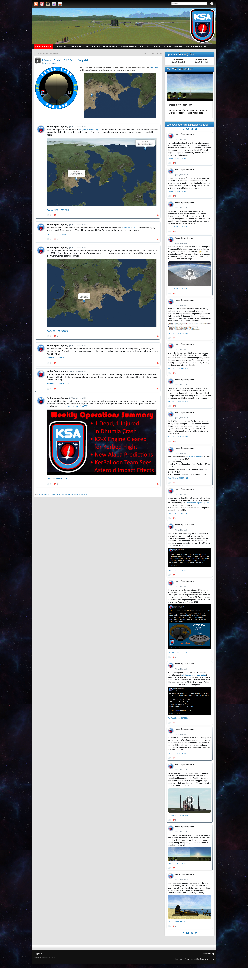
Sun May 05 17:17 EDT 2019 (58, 358)
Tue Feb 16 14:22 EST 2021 (178, 653)
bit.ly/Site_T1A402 (129, 227)
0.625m (46, 494)
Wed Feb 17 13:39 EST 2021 (178, 437)
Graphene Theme (207, 959)
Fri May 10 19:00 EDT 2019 (57, 479)
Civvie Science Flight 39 (152, 53)
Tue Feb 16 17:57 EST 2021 (178, 570)
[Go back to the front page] (124, 26)
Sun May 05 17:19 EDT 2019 (58, 384)
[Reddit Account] (60, 4)
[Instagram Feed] (48, 4)
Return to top (208, 953)
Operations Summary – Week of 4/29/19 (48, 53)
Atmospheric (54, 494)
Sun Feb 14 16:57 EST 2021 (178, 863)
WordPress (189, 959)
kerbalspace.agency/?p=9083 (74, 406)
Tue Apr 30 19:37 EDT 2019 (57, 331)
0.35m (41, 494)
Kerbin (76, 494)
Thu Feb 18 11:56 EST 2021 (177, 191)
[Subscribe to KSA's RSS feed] (36, 4)
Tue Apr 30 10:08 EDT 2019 (57, 234)
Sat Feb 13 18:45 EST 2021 (177, 922)
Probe (81, 494)
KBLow (61, 494)
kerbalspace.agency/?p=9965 (198, 503)
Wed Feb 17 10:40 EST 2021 (178, 478)
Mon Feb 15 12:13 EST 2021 (178, 815)
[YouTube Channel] (42, 4)
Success (86, 494)
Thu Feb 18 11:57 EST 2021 (177, 158)
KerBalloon (69, 494)
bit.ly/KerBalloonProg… (90, 129)
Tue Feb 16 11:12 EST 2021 (177, 753)
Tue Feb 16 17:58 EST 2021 (178, 513)
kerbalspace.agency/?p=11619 (193, 675)
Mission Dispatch (50, 63)
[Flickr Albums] (54, 4)
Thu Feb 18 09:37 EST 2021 (178, 227)
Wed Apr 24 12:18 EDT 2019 (58, 210)
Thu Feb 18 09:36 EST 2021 (178, 289)
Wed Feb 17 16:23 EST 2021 (178, 333)
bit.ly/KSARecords (194, 457)
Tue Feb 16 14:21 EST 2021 (178, 718)
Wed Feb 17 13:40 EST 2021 (178, 401)
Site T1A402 (154, 67)
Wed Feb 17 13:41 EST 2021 (178, 368)
